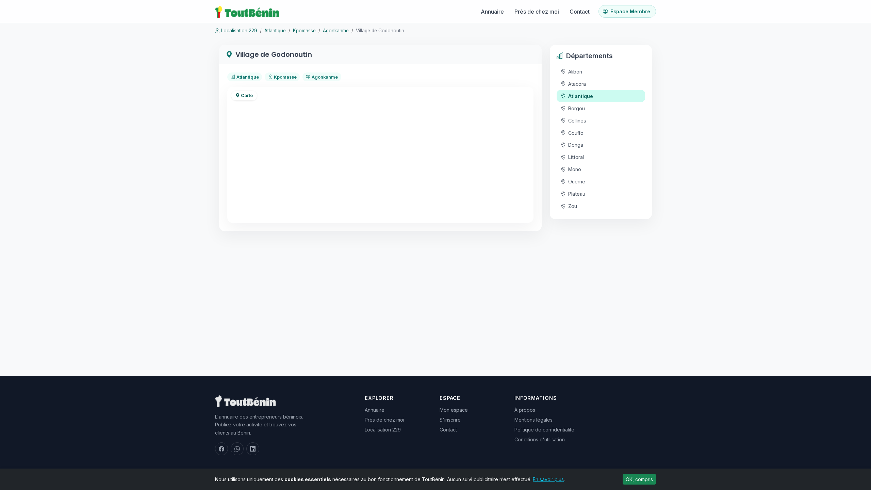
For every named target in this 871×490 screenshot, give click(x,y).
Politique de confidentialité (544, 429)
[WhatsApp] (237, 448)
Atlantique (275, 30)
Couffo (576, 133)
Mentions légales (533, 420)
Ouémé (576, 181)
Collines (577, 121)
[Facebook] (221, 448)
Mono (574, 169)
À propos (524, 410)
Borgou (576, 108)
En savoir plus (548, 479)
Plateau (576, 194)
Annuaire (492, 11)
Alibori (575, 72)
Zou (572, 206)
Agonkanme (336, 30)
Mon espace (454, 410)
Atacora (577, 84)
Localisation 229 (239, 30)
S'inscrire (450, 420)
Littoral (576, 157)
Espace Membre (630, 11)
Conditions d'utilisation (539, 439)
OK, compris (639, 479)
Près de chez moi (536, 11)
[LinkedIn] (252, 448)
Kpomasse (304, 30)
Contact (580, 11)
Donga (575, 145)
